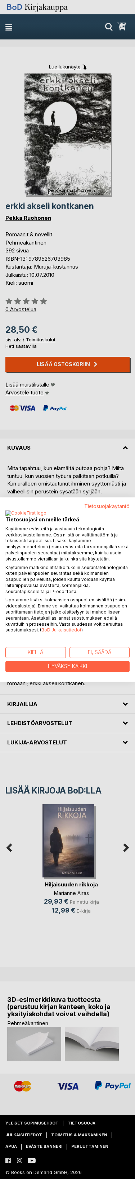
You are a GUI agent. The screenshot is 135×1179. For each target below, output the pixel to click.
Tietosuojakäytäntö (107, 506)
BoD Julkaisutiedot (61, 630)
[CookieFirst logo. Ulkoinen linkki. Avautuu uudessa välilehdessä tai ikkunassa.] (25, 513)
